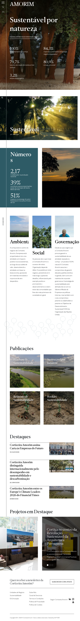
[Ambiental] (19, 226)
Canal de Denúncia (35, 595)
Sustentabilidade (15, 595)
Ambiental (19, 242)
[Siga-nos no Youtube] (72, 602)
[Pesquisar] (3, 7)
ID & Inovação (14, 599)
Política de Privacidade (36, 602)
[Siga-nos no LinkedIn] (69, 599)
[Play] (39, 118)
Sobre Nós (32, 592)
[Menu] (3, 2)
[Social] (42, 231)
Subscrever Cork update (62, 582)
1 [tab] (47, 565)
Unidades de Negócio (17, 592)
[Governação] (64, 226)
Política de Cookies (35, 605)
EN (3, 12)
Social (38, 253)
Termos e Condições (36, 599)
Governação (64, 242)
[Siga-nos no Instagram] (72, 599)
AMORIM (22, 3)
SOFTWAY (57, 617)
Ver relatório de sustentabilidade (24, 37)
